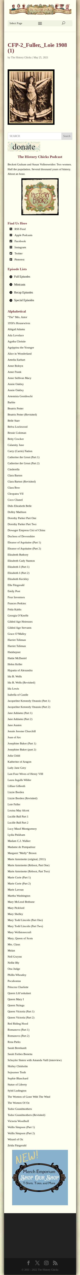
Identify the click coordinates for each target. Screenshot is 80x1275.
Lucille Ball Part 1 (18, 816)
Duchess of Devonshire (21, 536)
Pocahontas (14, 981)
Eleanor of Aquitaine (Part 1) (24, 542)
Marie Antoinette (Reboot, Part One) (28, 865)
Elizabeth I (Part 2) (18, 572)
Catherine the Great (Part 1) (23, 457)
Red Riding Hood (18, 1023)
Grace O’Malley (17, 633)
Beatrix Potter (15, 408)
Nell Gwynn (15, 956)
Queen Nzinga (16, 1005)
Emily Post (14, 591)
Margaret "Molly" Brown (22, 853)
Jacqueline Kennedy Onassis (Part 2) (29, 706)
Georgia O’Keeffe (18, 615)
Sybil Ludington (17, 1090)
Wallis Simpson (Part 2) (21, 1133)
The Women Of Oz (19, 1102)
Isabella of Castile (18, 694)
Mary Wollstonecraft (19, 932)
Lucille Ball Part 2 (18, 822)
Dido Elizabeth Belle (20, 505)
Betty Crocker (16, 438)
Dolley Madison (17, 512)
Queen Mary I (16, 999)
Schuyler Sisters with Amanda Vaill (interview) (35, 1060)
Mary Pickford (16, 907)
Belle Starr (14, 420)
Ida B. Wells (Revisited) (21, 682)
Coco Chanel (15, 499)
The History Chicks (21, 57)
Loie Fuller (14, 804)
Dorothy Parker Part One (22, 518)
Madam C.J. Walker (19, 840)
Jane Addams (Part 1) (20, 713)
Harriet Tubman (17, 639)
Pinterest (19, 259)
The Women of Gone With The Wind (29, 1096)
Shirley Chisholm (18, 1066)
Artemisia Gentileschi (20, 396)
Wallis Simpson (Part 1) (21, 1127)
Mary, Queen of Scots (20, 938)
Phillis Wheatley (17, 974)
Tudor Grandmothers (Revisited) (26, 1115)
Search (66, 136)
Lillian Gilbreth (16, 786)
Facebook (20, 241)
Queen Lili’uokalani (19, 993)
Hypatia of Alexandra (20, 670)
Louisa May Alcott (18, 810)
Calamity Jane (16, 445)
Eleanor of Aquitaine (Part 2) (24, 548)
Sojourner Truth (17, 1072)
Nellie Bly (13, 962)
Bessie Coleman (17, 432)
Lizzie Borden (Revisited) (22, 798)
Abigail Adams (16, 329)
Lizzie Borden (16, 792)
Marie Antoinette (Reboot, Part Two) (29, 871)
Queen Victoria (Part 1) (21, 1011)
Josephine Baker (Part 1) (22, 743)
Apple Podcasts (23, 235)
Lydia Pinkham (16, 834)
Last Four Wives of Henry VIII (25, 773)
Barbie (11, 402)
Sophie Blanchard (18, 1078)
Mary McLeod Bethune (21, 901)
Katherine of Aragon (19, 761)
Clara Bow (14, 487)
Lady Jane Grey (17, 767)
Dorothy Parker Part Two (22, 524)
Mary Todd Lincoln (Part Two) (25, 926)
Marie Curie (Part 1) (19, 877)
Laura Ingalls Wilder (19, 780)
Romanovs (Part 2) (18, 1035)
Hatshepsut (14, 652)
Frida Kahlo (14, 609)
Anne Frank (14, 371)
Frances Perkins (17, 603)
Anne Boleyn (15, 365)
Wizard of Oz (15, 1139)
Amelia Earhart (16, 359)
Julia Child (14, 755)
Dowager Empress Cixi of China (26, 530)
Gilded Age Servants (19, 627)
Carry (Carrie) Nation (20, 451)
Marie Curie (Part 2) (19, 883)
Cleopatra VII (15, 493)
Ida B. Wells (15, 676)
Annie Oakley (16, 384)
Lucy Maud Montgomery (22, 828)
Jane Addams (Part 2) (20, 719)
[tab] (40, 277)
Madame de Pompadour (21, 847)
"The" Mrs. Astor (17, 317)
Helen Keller (15, 664)
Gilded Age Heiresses (20, 621)
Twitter (19, 253)
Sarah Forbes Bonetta (20, 1054)
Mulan (11, 950)
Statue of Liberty (17, 1084)
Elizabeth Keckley (18, 579)
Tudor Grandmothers (20, 1108)
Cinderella (14, 469)
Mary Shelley (15, 914)
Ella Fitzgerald (16, 585)
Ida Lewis (13, 688)
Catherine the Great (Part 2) (23, 463)
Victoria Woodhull (18, 1121)
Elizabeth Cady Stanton (21, 560)
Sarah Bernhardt (17, 1048)
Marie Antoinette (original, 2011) (27, 859)
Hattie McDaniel (17, 658)
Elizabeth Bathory (18, 554)
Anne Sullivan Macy (19, 378)
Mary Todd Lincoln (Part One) (25, 920)
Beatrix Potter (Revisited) (22, 414)
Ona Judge (14, 968)
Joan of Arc (14, 737)
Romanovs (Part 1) (18, 1029)
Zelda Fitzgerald (17, 1145)
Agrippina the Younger (21, 347)
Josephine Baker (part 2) (22, 749)
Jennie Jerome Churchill (22, 731)
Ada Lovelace (16, 335)
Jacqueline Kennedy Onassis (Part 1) (29, 700)
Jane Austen (15, 725)
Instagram (20, 247)
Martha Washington (19, 895)
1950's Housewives (19, 323)
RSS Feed (20, 229)
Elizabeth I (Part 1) (18, 566)
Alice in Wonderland (20, 353)
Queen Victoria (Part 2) (21, 1017)
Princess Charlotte (18, 987)
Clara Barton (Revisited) (22, 481)
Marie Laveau (16, 889)
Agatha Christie (17, 341)
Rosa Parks (14, 1041)
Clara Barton (15, 475)
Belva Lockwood (18, 426)
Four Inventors (16, 597)
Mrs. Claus (14, 944)
